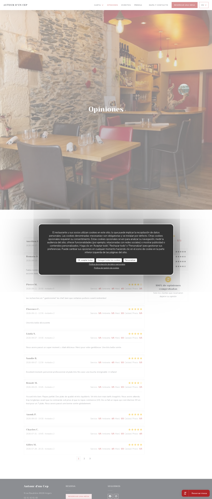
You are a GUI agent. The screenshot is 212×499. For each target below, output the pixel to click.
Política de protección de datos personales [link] (107, 264)
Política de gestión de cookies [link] (106, 268)
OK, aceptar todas (85, 260)
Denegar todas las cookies (109, 260)
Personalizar (130, 260)
